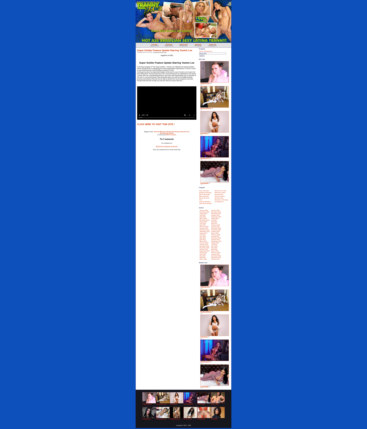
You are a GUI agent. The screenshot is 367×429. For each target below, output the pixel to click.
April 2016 (214, 249)
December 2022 (204, 246)
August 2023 (203, 233)
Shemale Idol (198, 44)
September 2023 (205, 231)
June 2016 (214, 246)
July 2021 (214, 220)
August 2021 (215, 218)
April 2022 (203, 257)
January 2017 (215, 236)
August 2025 (203, 213)
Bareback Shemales (205, 192)
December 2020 (216, 228)
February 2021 (215, 225)
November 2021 (216, 213)
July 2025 (202, 215)
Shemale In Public (220, 192)
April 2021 (214, 223)
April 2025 (203, 217)
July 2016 (214, 244)
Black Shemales (204, 196)
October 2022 (204, 249)
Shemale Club (212, 44)
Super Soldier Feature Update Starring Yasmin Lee (164, 50)
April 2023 (203, 239)
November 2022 (204, 247)
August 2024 (203, 221)
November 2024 (204, 220)
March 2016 (214, 251)
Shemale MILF (219, 194)
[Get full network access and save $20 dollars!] (183, 42)
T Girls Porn (154, 44)
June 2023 (203, 236)
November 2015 (216, 257)
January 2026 (204, 210)
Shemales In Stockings (221, 200)
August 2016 (215, 243)
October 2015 (215, 259)
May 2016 (214, 247)
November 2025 (204, 212)
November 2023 (204, 230)
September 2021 (216, 217)
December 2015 (216, 256)
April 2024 (203, 225)
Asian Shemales (204, 191)
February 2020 (215, 234)
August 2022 (203, 252)
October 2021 (215, 215)
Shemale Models (168, 133)
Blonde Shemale (204, 198)
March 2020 (214, 233)
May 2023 (203, 238)
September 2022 (205, 251)
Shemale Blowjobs (160, 131)
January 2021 (215, 226)
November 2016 (216, 238)
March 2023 (203, 241)
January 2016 (215, 254)
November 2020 (216, 230)
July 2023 (202, 234)
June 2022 (203, 254)
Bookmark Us (208, 51)
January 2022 (215, 210)
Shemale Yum (169, 44)
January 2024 (204, 228)
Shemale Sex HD (183, 44)
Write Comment (171, 134)
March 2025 (203, 218)
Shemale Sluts (219, 198)
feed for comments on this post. (167, 146)
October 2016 (215, 239)
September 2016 (216, 241)
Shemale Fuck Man (220, 191)
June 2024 (203, 223)
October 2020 (215, 231)
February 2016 (215, 252)
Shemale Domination (173, 131)
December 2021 (216, 212)
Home (201, 51)
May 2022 (203, 256)
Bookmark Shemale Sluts (159, 52)
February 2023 (204, 243)
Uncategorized (219, 201)
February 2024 (204, 226)
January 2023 (204, 244)
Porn (200, 200)
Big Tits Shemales (204, 194)
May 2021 (214, 221)
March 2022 (203, 259)
